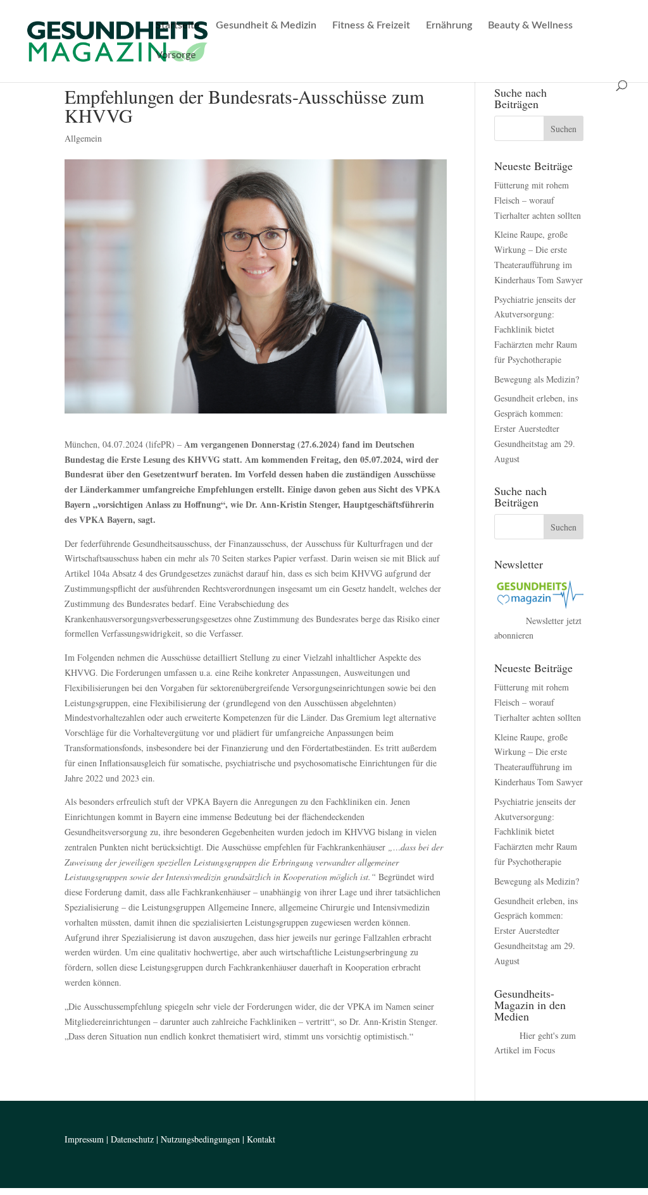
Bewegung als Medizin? (536, 379)
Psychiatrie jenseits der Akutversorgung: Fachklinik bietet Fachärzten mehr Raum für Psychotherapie (535, 329)
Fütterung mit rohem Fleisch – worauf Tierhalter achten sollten (537, 200)
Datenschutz (132, 1139)
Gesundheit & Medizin (266, 25)
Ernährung (449, 25)
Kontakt (261, 1139)
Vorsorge (176, 55)
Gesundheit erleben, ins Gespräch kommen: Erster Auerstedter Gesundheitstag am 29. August (536, 428)
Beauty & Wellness (530, 25)
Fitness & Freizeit (371, 25)
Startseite (178, 25)
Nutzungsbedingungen (200, 1139)
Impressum (84, 1139)
